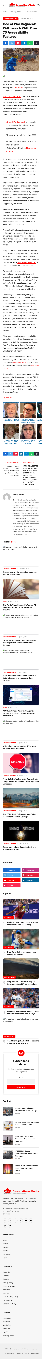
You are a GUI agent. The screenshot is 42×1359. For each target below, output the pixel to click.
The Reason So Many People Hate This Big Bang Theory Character (28, 420)
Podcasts (6, 1329)
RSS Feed (6, 1321)
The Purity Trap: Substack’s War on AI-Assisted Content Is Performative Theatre (20, 607)
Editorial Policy (8, 1300)
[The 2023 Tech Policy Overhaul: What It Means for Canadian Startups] (21, 798)
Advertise (6, 1290)
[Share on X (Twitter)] (12, 43)
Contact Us (35, 1353)
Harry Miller (18, 494)
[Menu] (4, 5)
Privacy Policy (8, 1283)
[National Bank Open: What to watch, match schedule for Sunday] (21, 909)
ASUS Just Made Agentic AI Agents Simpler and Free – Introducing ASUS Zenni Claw (19, 713)
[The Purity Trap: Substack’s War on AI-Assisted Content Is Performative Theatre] (21, 589)
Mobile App (7, 1325)
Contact (6, 1276)
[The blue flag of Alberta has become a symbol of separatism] (21, 1028)
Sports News (8, 918)
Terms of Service (9, 1286)
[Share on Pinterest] (18, 43)
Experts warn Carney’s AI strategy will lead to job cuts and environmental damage (19, 642)
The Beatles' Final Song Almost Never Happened (11, 419)
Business (6, 1247)
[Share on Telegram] (24, 43)
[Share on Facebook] (5, 43)
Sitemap (6, 1293)
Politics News (9, 1036)
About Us (6, 1272)
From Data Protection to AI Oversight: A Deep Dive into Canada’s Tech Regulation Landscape (21, 781)
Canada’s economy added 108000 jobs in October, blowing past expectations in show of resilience (11, 470)
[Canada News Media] (22, 4)
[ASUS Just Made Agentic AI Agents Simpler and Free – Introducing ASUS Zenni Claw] (21, 695)
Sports (5, 1251)
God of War (18, 88)
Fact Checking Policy (10, 1297)
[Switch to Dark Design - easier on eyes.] (38, 5)
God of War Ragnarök (12, 96)
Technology (7, 1254)
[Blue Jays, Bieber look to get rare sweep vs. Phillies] (21, 939)
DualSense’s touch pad (26, 262)
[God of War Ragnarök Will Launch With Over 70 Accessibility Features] (21, 59)
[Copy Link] (36, 43)
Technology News (10, 18)
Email (21, 1078)
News (5, 1240)
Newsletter (7, 1318)
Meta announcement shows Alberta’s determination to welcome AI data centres (19, 678)
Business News (9, 977)
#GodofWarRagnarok (15, 122)
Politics (5, 1244)
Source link (7, 398)
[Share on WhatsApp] (30, 43)
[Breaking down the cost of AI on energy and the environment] (21, 556)
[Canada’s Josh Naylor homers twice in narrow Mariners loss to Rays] (21, 998)
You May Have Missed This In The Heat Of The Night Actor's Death (11, 442)
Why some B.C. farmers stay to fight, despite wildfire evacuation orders (21, 984)
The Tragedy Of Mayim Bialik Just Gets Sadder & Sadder (28, 442)
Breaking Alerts (8, 1336)
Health (5, 1258)
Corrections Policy (9, 1304)
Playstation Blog (19, 363)
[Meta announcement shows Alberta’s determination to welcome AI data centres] (21, 659)
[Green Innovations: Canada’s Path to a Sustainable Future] (21, 831)
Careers (6, 1279)
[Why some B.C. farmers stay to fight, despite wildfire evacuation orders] (21, 968)
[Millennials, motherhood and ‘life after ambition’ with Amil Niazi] (21, 730)
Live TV (5, 1332)
